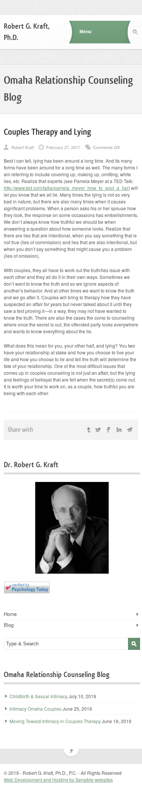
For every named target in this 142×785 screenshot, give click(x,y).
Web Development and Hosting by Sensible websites (58, 779)
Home (10, 614)
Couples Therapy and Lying (47, 132)
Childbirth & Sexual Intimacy (38, 696)
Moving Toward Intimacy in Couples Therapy (55, 721)
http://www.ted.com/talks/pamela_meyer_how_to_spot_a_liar (66, 188)
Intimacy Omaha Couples (35, 708)
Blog (9, 625)
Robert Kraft (22, 147)
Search (136, 32)
